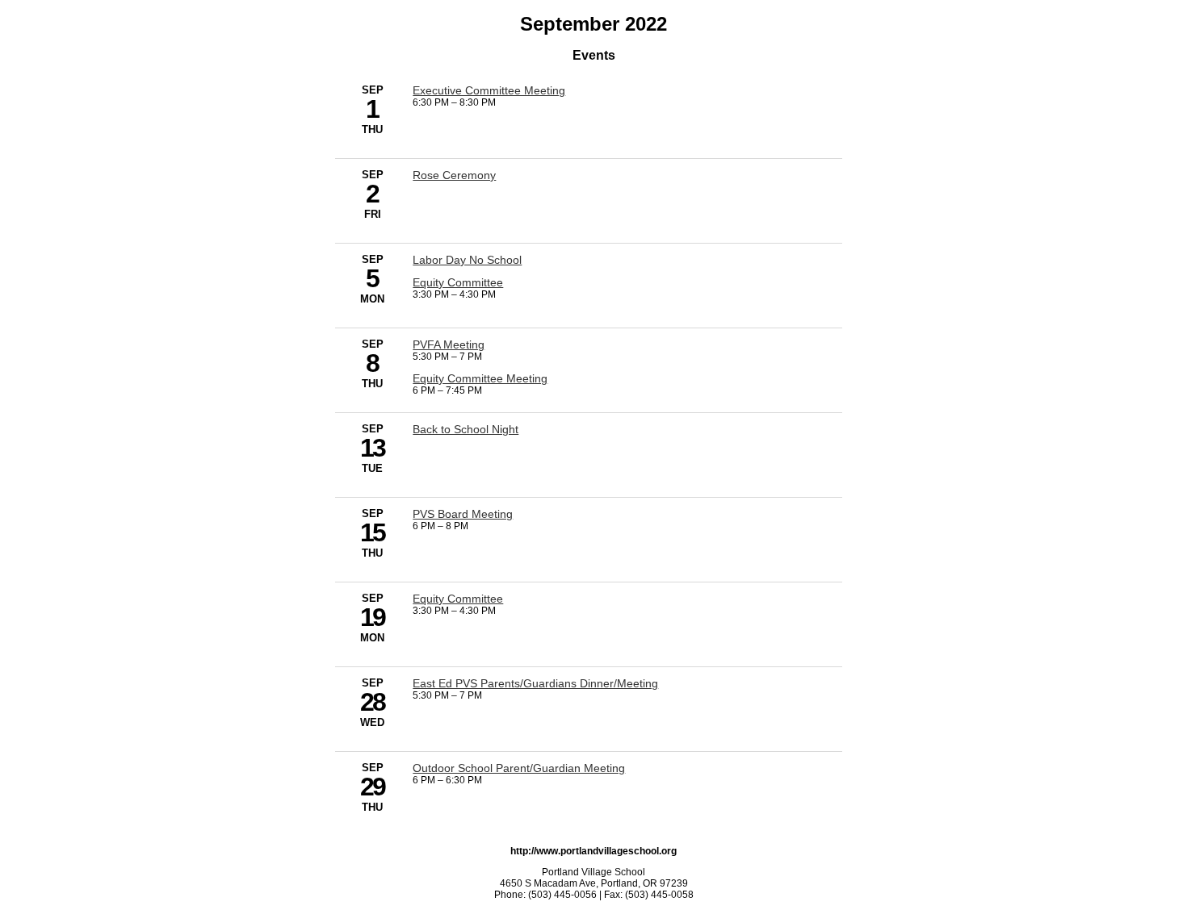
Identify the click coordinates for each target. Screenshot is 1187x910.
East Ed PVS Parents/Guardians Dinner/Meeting (535, 683)
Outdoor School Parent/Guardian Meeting (519, 768)
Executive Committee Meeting (489, 90)
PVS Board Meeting (463, 513)
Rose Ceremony (454, 175)
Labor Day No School (467, 259)
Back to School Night (465, 429)
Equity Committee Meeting (480, 378)
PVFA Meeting (448, 344)
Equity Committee (458, 282)
